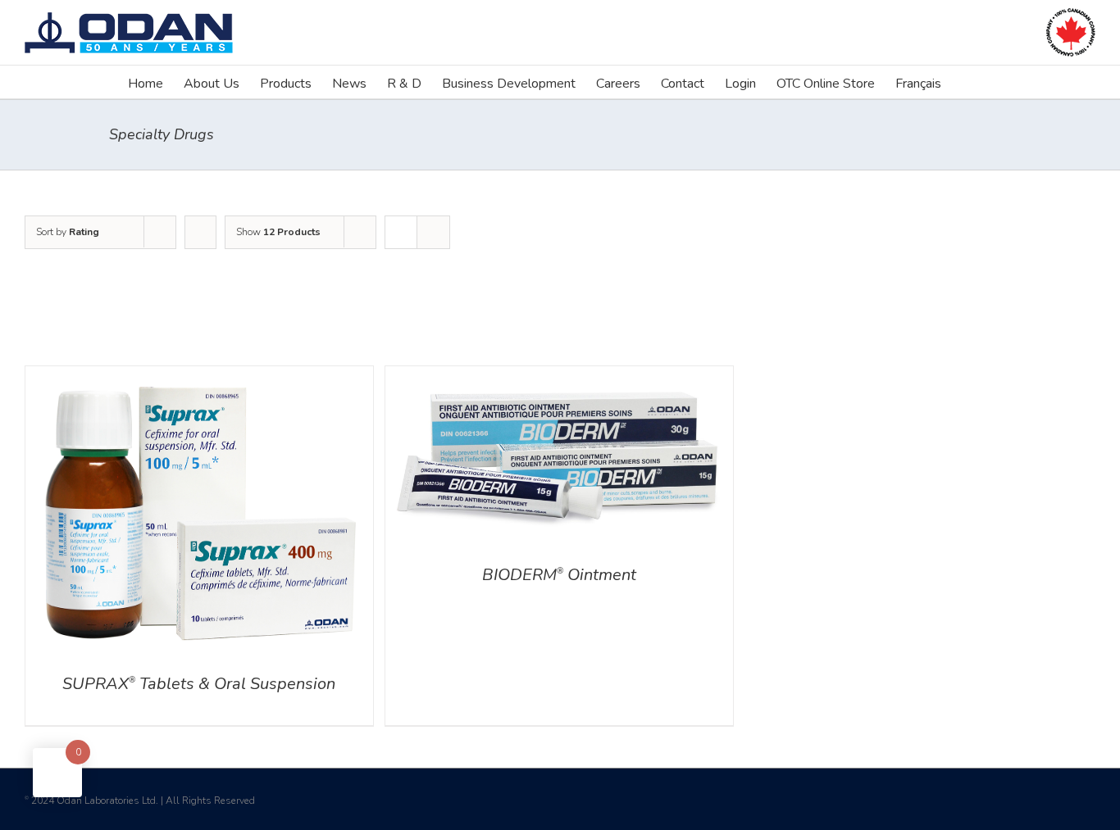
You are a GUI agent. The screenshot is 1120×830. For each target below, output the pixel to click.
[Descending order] (200, 232)
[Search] (967, 82)
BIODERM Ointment (559, 575)
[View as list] (433, 232)
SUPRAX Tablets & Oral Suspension (198, 684)
